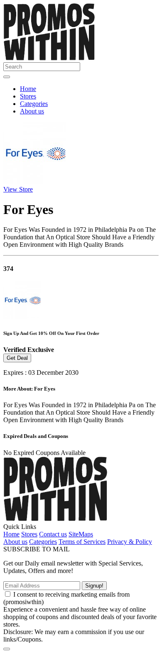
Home (28, 88)
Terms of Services (82, 541)
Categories (34, 103)
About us (32, 111)
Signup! (94, 586)
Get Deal (17, 358)
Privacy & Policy (129, 541)
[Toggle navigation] (6, 77)
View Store (18, 189)
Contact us (53, 534)
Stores (28, 96)
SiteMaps (81, 534)
